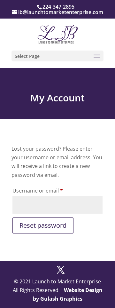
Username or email (48, 190)
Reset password (42, 225)
